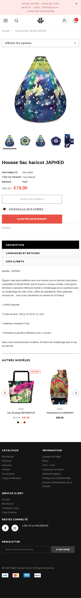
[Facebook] (5, 528)
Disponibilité (10, 172)
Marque (6, 182)
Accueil (6, 31)
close (76, 3)
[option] (40, 89)
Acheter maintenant (32, 219)
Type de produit (12, 177)
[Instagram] (14, 528)
